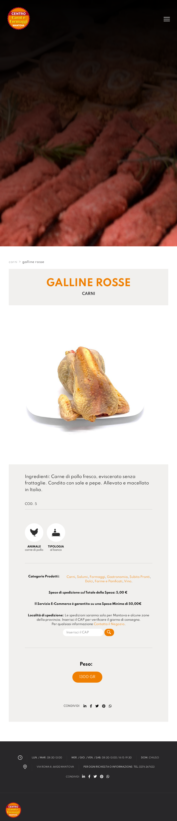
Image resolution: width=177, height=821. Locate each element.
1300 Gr (87, 677)
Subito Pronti (140, 577)
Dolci (89, 581)
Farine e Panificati (108, 581)
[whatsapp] (110, 706)
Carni (71, 577)
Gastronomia (117, 577)
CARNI (13, 262)
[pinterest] (103, 706)
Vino (127, 581)
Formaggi (97, 577)
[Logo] (18, 19)
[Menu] (167, 19)
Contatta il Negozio (109, 624)
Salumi (82, 577)
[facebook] (91, 706)
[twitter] (97, 706)
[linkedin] (84, 706)
